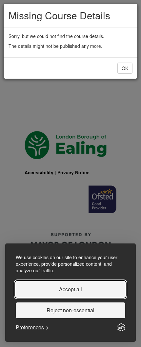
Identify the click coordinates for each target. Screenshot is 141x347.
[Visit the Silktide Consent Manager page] (121, 327)
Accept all (70, 289)
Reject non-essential (70, 310)
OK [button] (125, 68)
